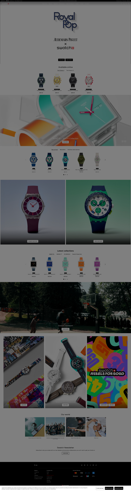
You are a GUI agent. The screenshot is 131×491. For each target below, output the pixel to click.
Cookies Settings (99, 488)
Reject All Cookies (109, 488)
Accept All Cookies (119, 488)
